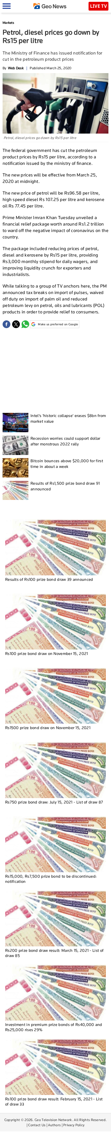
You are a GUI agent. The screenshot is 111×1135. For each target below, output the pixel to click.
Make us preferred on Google (58, 324)
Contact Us (36, 1125)
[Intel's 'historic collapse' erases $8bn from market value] (15, 422)
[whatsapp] (25, 324)
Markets (8, 23)
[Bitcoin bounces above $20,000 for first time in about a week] (15, 467)
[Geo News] (50, 6)
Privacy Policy (73, 1125)
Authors (54, 1125)
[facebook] (6, 324)
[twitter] (16, 324)
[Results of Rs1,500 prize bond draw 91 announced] (15, 490)
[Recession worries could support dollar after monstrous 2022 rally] (15, 445)
